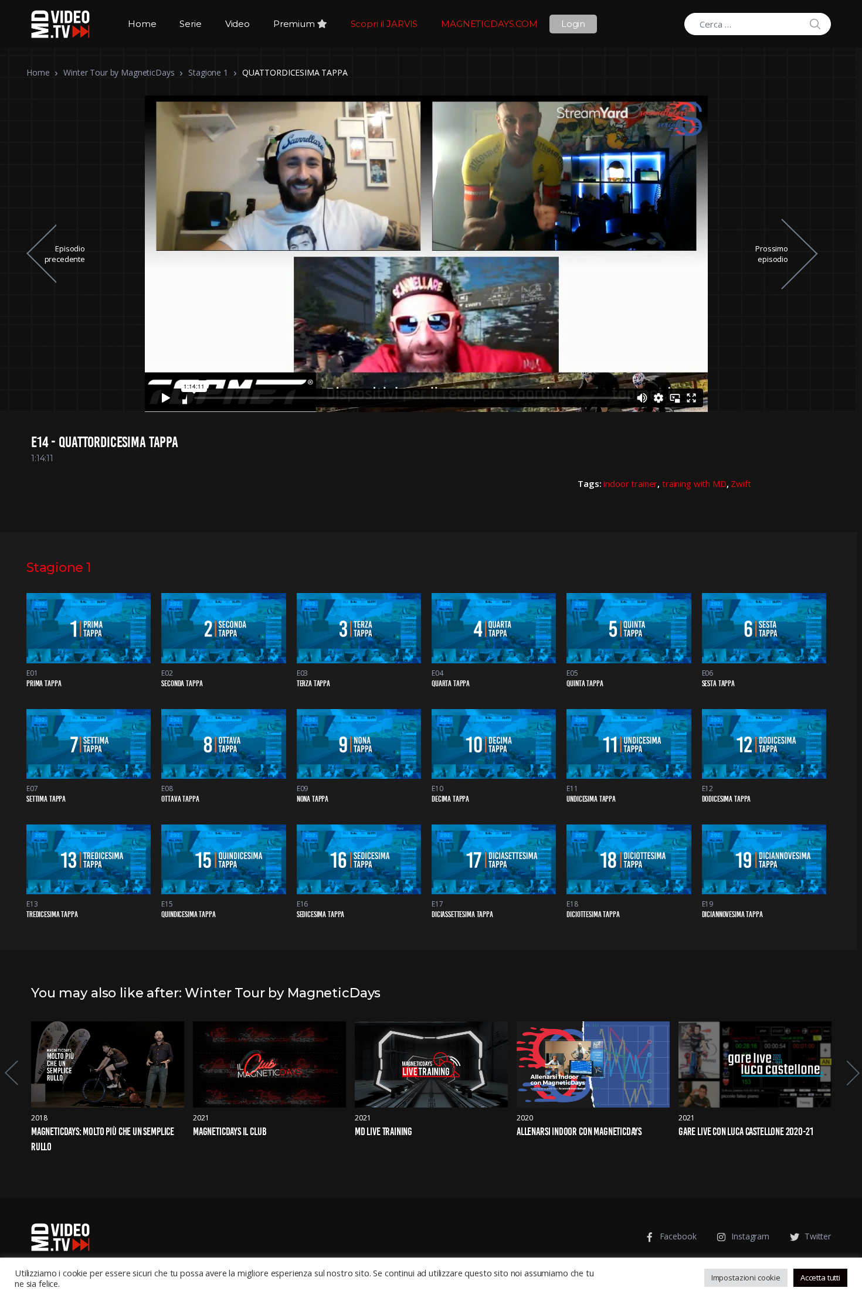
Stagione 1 (208, 72)
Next (852, 1072)
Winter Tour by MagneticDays (118, 72)
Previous (10, 1072)
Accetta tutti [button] (820, 1277)
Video (237, 23)
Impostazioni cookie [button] (745, 1277)
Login (573, 23)
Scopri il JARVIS (384, 23)
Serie (190, 23)
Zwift (741, 483)
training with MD (694, 483)
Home (142, 23)
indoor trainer (630, 483)
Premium (295, 23)
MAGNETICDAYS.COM (489, 23)
